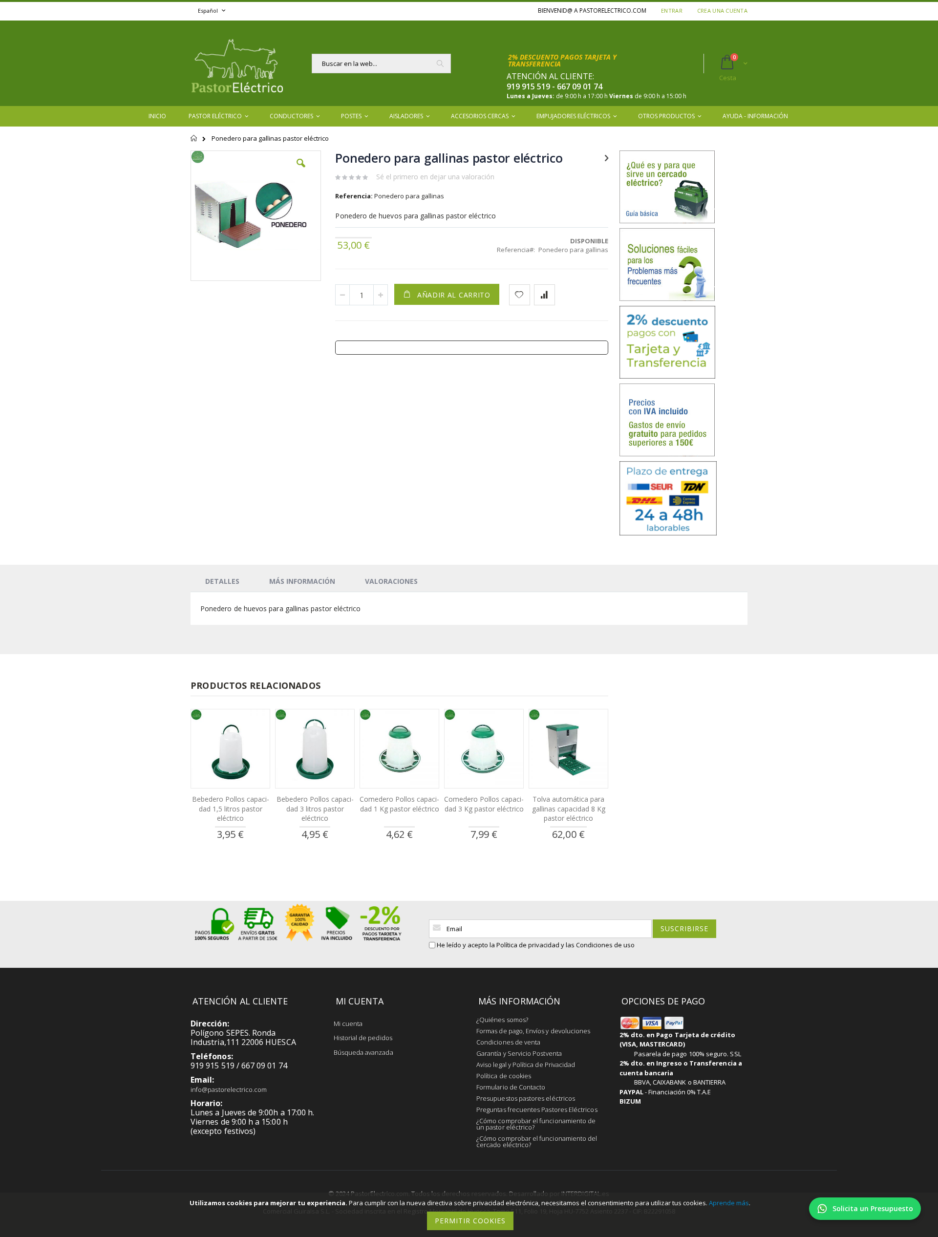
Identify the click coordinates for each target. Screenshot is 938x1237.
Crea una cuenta (722, 10)
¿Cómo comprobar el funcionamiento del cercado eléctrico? (536, 1141)
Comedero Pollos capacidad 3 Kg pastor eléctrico (484, 803)
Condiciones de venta (508, 1042)
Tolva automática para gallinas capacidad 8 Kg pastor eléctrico (568, 808)
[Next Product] (606, 157)
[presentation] (222, 581)
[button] (300, 170)
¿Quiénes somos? (502, 1019)
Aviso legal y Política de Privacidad (525, 1064)
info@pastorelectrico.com (229, 1089)
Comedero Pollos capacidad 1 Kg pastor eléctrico (399, 803)
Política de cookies (503, 1075)
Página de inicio (194, 143)
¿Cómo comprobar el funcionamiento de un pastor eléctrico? (536, 1123)
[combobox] (381, 63)
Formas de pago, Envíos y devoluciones (533, 1030)
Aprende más (729, 1202)
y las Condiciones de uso (598, 944)
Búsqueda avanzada (363, 1052)
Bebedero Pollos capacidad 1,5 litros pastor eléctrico (230, 808)
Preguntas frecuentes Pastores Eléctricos (536, 1109)
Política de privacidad (527, 944)
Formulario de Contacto (510, 1087)
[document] (470, 1214)
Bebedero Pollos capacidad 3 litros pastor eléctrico (315, 808)
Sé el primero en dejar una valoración (435, 176)
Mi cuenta (348, 1023)
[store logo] (237, 63)
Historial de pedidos (363, 1037)
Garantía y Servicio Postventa (519, 1053)
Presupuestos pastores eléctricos (525, 1098)
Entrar (671, 10)
